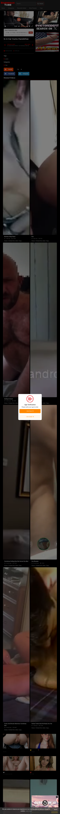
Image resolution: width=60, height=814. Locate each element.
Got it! (55, 809)
